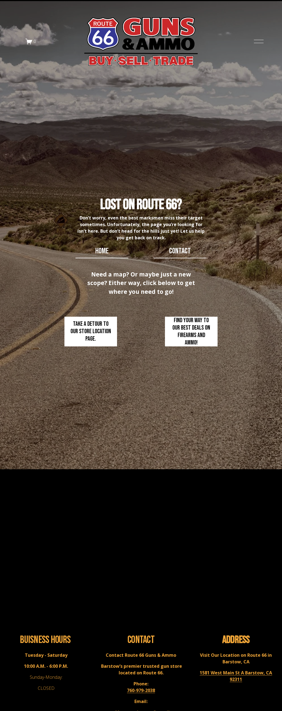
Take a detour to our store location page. (90, 331)
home (102, 251)
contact (180, 251)
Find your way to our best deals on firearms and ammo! (191, 331)
